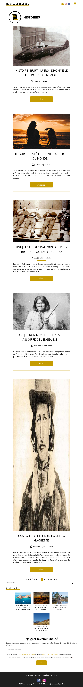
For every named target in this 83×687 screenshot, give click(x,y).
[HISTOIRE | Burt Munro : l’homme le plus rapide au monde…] (41, 46)
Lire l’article (41, 99)
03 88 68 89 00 (37, 684)
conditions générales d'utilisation (50, 654)
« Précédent (32, 579)
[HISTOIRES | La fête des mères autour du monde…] (41, 131)
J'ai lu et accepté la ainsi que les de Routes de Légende (39, 654)
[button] (71, 582)
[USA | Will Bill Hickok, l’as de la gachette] (41, 455)
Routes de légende (17, 3)
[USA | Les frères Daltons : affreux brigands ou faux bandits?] (41, 221)
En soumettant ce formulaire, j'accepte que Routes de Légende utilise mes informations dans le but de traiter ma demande (40, 657)
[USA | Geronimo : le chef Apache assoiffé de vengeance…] (41, 311)
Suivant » (52, 579)
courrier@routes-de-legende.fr (55, 684)
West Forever (25, 684)
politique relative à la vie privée (27, 654)
